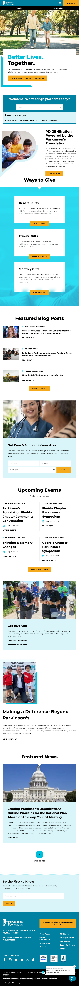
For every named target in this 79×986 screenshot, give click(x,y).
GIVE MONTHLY (39, 292)
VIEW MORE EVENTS (39, 569)
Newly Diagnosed (49, 120)
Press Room (45, 934)
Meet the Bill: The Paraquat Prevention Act (42, 375)
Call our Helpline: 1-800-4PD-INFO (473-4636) (58, 923)
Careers (43, 947)
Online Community (45, 939)
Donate (71, 3)
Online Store (45, 943)
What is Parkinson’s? (29, 120)
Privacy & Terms (67, 938)
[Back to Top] (39, 854)
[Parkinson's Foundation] (8, 3)
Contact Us (65, 941)
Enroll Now (54, 173)
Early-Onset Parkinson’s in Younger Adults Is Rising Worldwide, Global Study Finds (47, 354)
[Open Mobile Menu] (60, 3)
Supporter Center (67, 945)
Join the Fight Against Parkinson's (27, 78)
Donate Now (40, 223)
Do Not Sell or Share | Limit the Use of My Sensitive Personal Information (30, 979)
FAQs (62, 949)
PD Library (64, 934)
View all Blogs (39, 389)
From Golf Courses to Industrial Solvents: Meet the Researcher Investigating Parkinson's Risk (46, 332)
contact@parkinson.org (11, 983)
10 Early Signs (11, 120)
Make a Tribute (39, 256)
